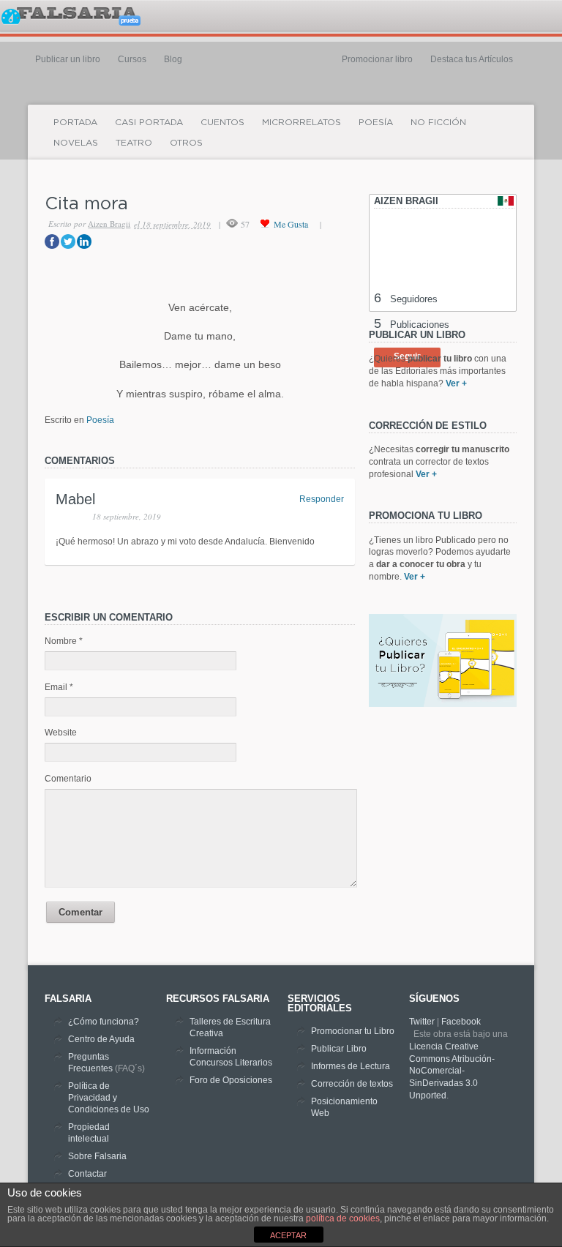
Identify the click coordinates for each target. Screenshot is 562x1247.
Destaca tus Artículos (471, 59)
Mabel (75, 499)
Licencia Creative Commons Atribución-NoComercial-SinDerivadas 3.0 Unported (452, 1071)
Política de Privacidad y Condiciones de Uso (108, 1098)
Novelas (75, 142)
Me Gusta (291, 224)
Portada (75, 122)
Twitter (422, 1021)
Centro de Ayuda (101, 1039)
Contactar (87, 1174)
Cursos (132, 59)
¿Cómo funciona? (103, 1021)
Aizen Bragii (109, 223)
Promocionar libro (377, 59)
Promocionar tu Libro (352, 1031)
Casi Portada (149, 122)
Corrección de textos (352, 1084)
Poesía (376, 122)
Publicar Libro (339, 1049)
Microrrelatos (301, 122)
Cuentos (222, 122)
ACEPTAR (288, 1235)
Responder (321, 499)
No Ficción (438, 122)
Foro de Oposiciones (231, 1080)
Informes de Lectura (350, 1066)
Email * (59, 687)
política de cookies (343, 1218)
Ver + (456, 383)
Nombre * (64, 641)
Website (61, 732)
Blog (173, 59)
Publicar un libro (67, 59)
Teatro (134, 142)
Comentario (68, 779)
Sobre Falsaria (97, 1156)
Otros (186, 142)
